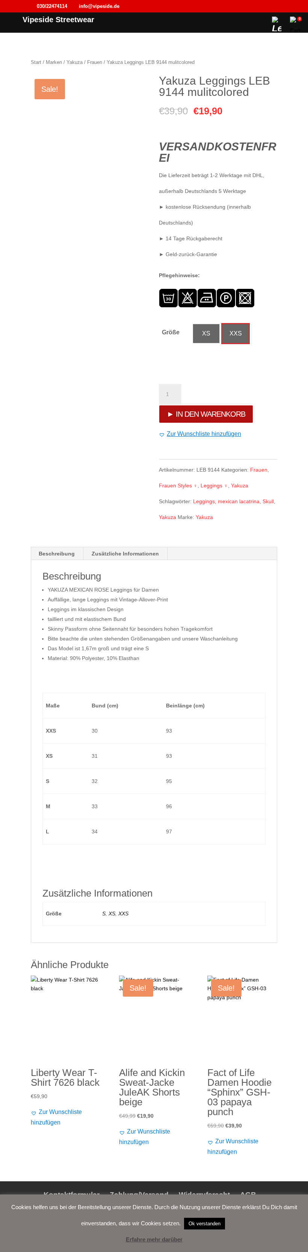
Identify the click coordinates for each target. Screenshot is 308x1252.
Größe (171, 332)
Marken (54, 62)
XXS (123, 914)
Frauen (94, 62)
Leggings (204, 501)
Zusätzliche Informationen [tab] (125, 554)
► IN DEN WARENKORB (206, 414)
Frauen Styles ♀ (178, 486)
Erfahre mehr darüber (154, 1239)
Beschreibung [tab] (57, 554)
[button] (200, 434)
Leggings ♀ (214, 486)
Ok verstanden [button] (204, 1223)
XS (112, 914)
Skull (268, 501)
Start (36, 62)
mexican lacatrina (239, 501)
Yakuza (74, 62)
